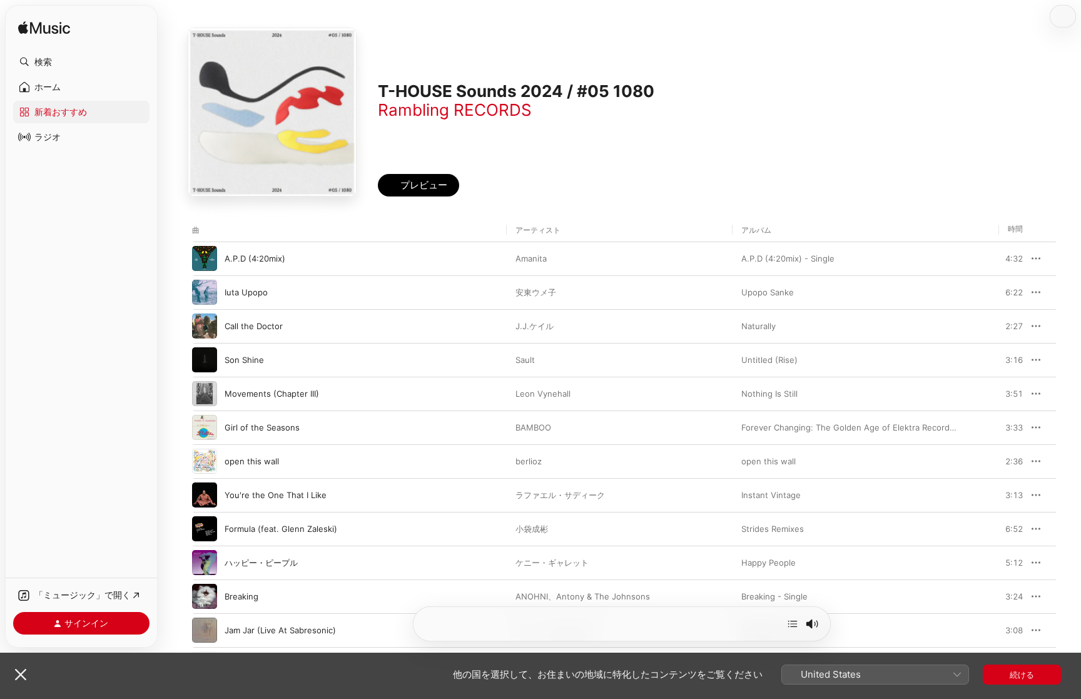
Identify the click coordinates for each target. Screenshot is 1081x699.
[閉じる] (20, 674)
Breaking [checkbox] (241, 596)
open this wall (768, 461)
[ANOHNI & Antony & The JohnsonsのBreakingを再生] (204, 596)
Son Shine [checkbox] (244, 360)
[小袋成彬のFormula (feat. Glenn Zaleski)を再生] (204, 528)
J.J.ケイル (534, 326)
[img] (44, 28)
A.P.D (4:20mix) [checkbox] (255, 258)
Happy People (768, 563)
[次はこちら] (792, 624)
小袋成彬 (531, 529)
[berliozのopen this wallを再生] (204, 461)
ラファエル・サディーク (560, 495)
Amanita (531, 258)
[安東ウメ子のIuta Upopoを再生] (204, 292)
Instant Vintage (771, 495)
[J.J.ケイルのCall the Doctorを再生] (204, 326)
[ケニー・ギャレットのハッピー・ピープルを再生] (204, 562)
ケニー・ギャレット (552, 563)
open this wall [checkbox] (252, 461)
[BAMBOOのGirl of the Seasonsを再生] (204, 427)
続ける (1022, 675)
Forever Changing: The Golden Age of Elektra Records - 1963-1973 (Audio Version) (904, 427)
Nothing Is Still (769, 394)
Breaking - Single (774, 596)
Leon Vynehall (543, 394)
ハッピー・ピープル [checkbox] (261, 563)
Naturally (758, 326)
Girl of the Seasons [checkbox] (262, 427)
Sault (525, 360)
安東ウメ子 (535, 292)
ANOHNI (531, 596)
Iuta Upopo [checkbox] (246, 292)
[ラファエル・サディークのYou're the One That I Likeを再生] (204, 495)
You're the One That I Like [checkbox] (276, 495)
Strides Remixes (772, 529)
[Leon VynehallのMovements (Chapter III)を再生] (204, 393)
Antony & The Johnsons (603, 596)
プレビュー (1007, 258)
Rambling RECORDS (455, 110)
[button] (81, 62)
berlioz (528, 461)
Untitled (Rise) (769, 360)
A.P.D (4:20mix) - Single (788, 258)
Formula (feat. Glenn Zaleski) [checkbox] (281, 529)
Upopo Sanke (767, 292)
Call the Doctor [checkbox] (254, 326)
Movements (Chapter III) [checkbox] (272, 394)
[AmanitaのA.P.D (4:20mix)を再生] (204, 258)
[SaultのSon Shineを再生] (204, 359)
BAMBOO (533, 427)
